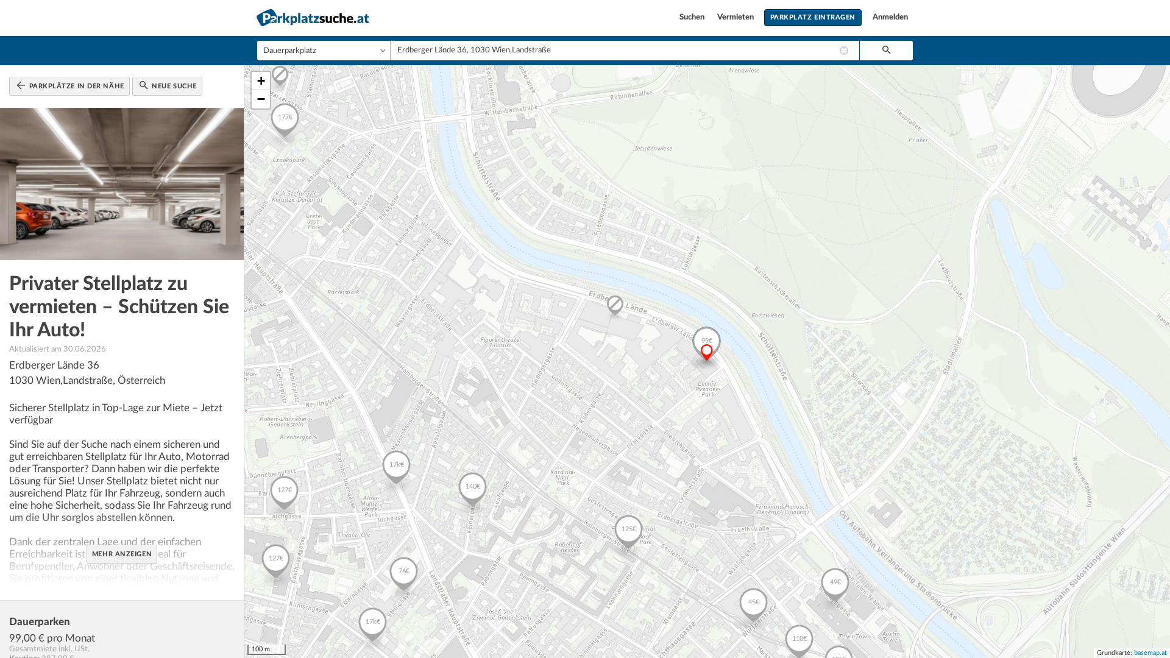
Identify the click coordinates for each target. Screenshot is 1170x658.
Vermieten (736, 17)
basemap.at (1150, 652)
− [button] (261, 99)
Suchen (692, 17)
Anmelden (890, 17)
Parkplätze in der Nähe (75, 86)
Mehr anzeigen (122, 554)
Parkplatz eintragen (813, 17)
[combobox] (625, 50)
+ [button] (261, 80)
